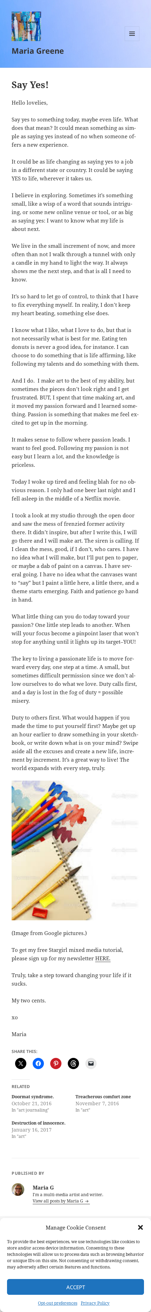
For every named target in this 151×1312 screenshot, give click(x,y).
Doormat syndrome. (33, 1097)
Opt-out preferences (57, 1303)
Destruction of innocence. (39, 1123)
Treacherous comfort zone (103, 1097)
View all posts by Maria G (58, 1201)
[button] (140, 1227)
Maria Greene (38, 50)
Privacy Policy (95, 1303)
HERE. (103, 958)
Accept (75, 1287)
